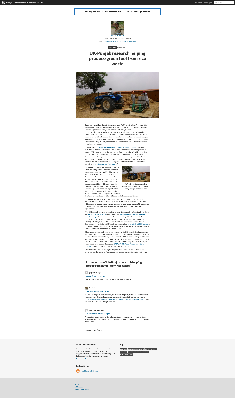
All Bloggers (208, 3)
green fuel (123, 352)
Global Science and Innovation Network (120, 42)
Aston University (150, 349)
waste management (126, 354)
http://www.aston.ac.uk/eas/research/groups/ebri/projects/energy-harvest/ (114, 299)
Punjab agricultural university (138, 352)
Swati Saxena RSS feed (89, 371)
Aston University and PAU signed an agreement (117, 147)
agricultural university (136, 349)
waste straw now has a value (106, 164)
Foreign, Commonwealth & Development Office (25, 2)
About (200, 3)
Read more (80, 359)
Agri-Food (123, 349)
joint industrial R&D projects (138, 224)
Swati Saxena (117, 35)
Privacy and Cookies (82, 390)
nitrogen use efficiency (97, 214)
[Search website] (232, 2)
